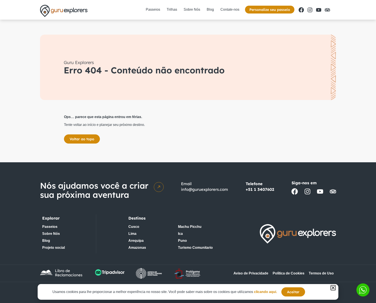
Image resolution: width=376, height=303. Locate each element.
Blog (210, 9)
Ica (180, 233)
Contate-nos (229, 9)
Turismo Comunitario (195, 247)
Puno (182, 240)
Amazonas (137, 247)
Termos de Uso (321, 273)
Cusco (133, 227)
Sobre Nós (192, 9)
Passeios (153, 9)
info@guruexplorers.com (204, 189)
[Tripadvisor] (327, 9)
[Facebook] (301, 9)
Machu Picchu (189, 227)
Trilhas (172, 9)
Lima (132, 233)
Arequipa (136, 240)
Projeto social (53, 247)
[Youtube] (318, 9)
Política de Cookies (288, 273)
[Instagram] (310, 9)
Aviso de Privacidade (250, 273)
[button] (333, 288)
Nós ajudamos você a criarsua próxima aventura (94, 190)
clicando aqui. (265, 292)
